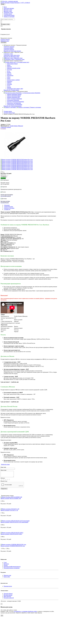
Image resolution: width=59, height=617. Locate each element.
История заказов (8, 595)
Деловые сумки (8, 53)
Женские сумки (8, 11)
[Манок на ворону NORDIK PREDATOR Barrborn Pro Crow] (15, 158)
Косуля (9, 74)
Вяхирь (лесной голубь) (13, 68)
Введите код (4, 481)
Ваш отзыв (3, 470)
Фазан (9, 87)
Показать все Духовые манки (11, 90)
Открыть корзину (5, 39)
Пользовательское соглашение (12, 568)
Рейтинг (3, 478)
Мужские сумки (8, 9)
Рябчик (9, 82)
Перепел (9, 81)
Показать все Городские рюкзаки (12, 51)
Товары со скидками (9, 16)
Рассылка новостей (9, 597)
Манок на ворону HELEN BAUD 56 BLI (11, 534)
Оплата (6, 565)
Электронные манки (9, 15)
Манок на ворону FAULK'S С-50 (9, 510)
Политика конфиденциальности (12, 566)
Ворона (9, 66)
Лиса (8, 77)
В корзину (3, 176)
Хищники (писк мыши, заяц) (15, 88)
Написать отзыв (5, 464)
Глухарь (9, 69)
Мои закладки (7, 596)
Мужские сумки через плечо (12, 55)
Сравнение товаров (6, 127)
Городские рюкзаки (9, 8)
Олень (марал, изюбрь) (13, 79)
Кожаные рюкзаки (9, 46)
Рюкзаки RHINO (9, 48)
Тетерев (9, 84)
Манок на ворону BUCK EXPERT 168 (11, 498)
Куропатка (10, 75)
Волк (8, 65)
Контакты (6, 563)
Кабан (9, 72)
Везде (5, 7)
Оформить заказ (5, 41)
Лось (8, 78)
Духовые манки (8, 13)
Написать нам (7, 575)
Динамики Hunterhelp (13, 100)
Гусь (8, 71)
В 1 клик (3, 178)
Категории (3, 42)
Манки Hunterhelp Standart (14, 94)
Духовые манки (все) (23, 62)
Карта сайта (7, 576)
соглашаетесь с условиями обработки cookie (25, 611)
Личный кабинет (8, 593)
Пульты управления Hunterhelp (15, 101)
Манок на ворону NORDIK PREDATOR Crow (13, 546)
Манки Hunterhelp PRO (13, 97)
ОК (2, 615)
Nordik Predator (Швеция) (16, 125)
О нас (5, 562)
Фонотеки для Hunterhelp (14, 103)
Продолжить (4, 488)
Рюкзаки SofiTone (9, 49)
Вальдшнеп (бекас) (12, 63)
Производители (8, 586)
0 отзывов (3, 128)
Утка (8, 85)
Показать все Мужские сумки (11, 56)
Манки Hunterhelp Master (14, 95)
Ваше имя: (3, 467)
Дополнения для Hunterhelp (14, 104)
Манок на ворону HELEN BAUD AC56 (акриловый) (14, 522)
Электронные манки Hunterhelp (31, 92)
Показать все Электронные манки (13, 106)
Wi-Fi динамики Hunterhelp (14, 98)
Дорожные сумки (8, 12)
